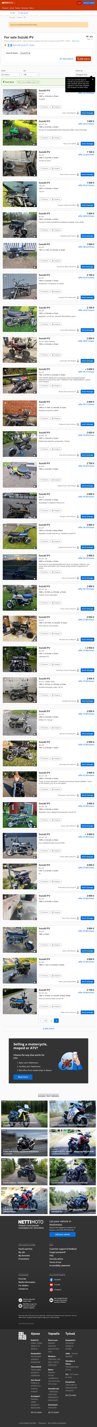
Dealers (17, 8)
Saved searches (25, 1249)
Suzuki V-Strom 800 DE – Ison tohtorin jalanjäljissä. (24, 1114)
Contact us (23, 1289)
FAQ (51, 1255)
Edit (13, 13)
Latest (12, 8)
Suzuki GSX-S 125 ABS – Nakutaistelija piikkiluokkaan (24, 1200)
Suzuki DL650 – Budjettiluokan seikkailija (72, 1171)
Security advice (56, 1259)
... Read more (75, 41)
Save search (24, 13)
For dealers (23, 1285)
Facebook (57, 1280)
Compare (57, 107)
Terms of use (55, 1262)
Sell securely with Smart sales (29, 1300)
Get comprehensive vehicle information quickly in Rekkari (60, 1300)
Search (6, 8)
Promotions (23, 1259)
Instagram (57, 1290)
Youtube (57, 1285)
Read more (23, 1077)
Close (93, 79)
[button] (11, 73)
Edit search (85, 59)
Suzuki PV (48, 102)
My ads (21, 1252)
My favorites (24, 1255)
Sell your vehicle (89, 3)
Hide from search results (5, 91)
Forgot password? (57, 1252)
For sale (12, 17)
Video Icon (19, 845)
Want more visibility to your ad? (28, 82)
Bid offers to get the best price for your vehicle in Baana (30, 1306)
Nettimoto (8, 3)
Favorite (45, 107)
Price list (22, 1279)
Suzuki (19, 17)
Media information (26, 1282)
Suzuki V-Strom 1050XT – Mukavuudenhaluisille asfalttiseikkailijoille (72, 1142)
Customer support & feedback (63, 1249)
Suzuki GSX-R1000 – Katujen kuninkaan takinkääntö (72, 1200)
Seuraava (56, 1020)
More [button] (31, 8)
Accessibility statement (59, 1265)
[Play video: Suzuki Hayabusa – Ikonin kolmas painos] (72, 1114)
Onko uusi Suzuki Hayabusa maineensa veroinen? (24, 1142)
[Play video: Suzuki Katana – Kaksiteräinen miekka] (24, 1172)
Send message (87, 113)
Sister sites (14, 3)
